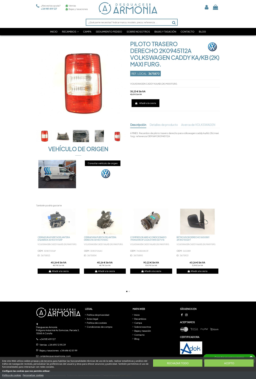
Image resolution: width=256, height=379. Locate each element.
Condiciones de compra (99, 326)
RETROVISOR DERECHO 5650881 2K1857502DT (193, 238)
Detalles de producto (164, 124)
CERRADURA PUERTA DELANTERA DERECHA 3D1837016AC (100, 238)
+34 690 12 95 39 (57, 344)
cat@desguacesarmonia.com (55, 356)
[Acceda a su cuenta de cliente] (206, 7)
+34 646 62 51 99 (68, 350)
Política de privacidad (98, 314)
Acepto (229, 363)
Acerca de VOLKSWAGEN (198, 124)
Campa (138, 322)
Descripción (138, 124)
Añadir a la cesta (147, 103)
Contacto (139, 334)
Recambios (140, 318)
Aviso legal (92, 318)
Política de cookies (97, 322)
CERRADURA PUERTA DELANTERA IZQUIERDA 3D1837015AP (54, 238)
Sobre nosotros (142, 326)
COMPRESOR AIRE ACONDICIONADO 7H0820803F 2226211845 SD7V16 (148, 238)
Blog (136, 338)
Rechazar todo (178, 363)
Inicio (137, 314)
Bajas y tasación (142, 330)
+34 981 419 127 (49, 8)
